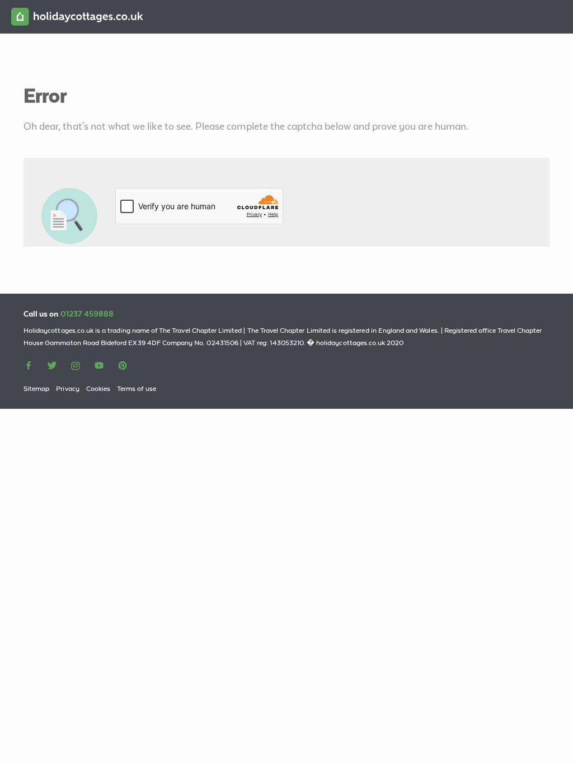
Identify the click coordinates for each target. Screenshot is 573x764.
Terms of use (136, 389)
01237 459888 (87, 313)
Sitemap (36, 389)
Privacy (67, 389)
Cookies (98, 389)
